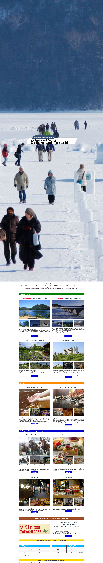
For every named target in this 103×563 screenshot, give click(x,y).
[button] (27, 298)
